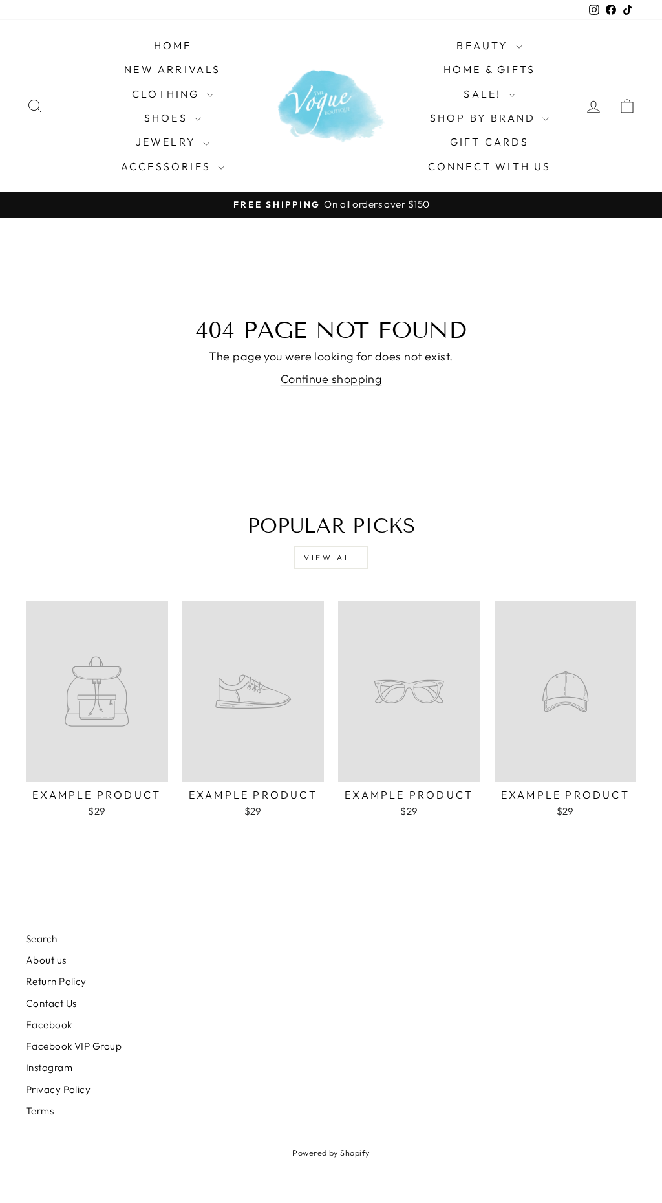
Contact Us (51, 1003)
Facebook (49, 1025)
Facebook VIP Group (74, 1046)
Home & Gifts (489, 69)
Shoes (167, 117)
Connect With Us (489, 166)
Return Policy (56, 981)
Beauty (484, 45)
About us (46, 960)
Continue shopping (331, 378)
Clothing (168, 93)
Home (173, 45)
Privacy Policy (58, 1089)
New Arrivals (172, 69)
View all (331, 557)
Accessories (168, 166)
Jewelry (168, 141)
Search (42, 939)
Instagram (49, 1067)
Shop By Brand (485, 117)
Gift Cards (489, 141)
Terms (40, 1111)
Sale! (484, 93)
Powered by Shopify (330, 1152)
